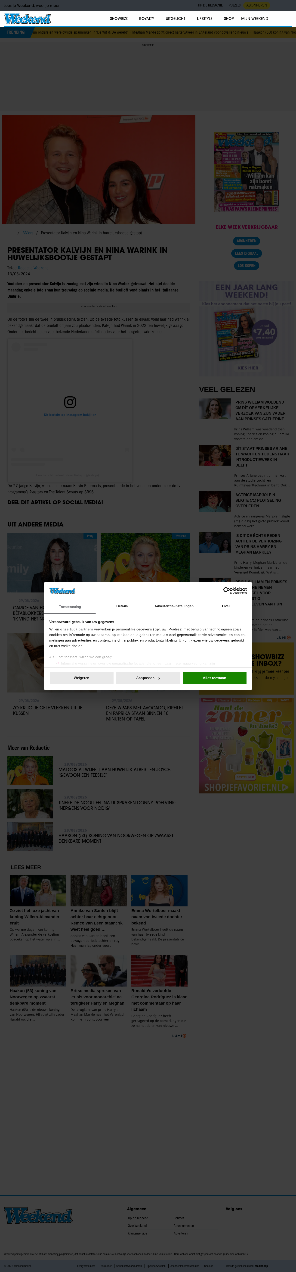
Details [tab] (122, 606)
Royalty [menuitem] (146, 18)
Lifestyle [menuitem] (204, 18)
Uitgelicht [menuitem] (175, 18)
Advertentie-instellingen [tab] (174, 606)
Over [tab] (226, 606)
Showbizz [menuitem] (118, 18)
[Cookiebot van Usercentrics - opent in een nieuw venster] (227, 590)
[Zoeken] (288, 18)
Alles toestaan (214, 678)
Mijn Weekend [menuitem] (254, 18)
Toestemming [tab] (70, 607)
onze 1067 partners (76, 629)
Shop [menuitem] (229, 18)
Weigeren (81, 678)
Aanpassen (145, 678)
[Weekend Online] (27, 18)
